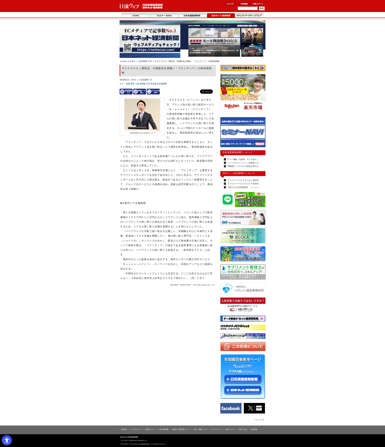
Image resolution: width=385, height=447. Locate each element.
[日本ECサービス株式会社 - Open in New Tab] (242, 200)
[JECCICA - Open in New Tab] (242, 236)
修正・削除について (201, 429)
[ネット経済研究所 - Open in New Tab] (242, 133)
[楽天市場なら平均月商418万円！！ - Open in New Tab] (242, 93)
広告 (148, 84)
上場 (137, 84)
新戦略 (143, 84)
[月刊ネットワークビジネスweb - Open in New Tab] (242, 328)
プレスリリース (216, 429)
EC (151, 61)
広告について (230, 429)
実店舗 (154, 84)
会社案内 (124, 429)
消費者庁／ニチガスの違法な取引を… (243, 166)
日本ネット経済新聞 (221, 15)
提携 (128, 84)
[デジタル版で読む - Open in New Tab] (153, 91)
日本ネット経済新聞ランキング (239, 173)
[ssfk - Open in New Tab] (242, 272)
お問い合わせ (242, 429)
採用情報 (254, 429)
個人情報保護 (163, 429)
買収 (133, 84)
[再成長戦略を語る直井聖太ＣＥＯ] (142, 115)
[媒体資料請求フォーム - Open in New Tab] (242, 68)
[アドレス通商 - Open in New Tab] (242, 218)
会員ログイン (258, 4)
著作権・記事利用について (181, 429)
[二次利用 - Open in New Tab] (242, 347)
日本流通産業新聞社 (141, 6)
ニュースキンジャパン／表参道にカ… (243, 163)
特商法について (150, 429)
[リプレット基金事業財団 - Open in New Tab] (242, 289)
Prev (225, 133)
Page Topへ (259, 419)
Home (136, 15)
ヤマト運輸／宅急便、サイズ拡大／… (243, 159)
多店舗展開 (162, 84)
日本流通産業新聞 (193, 15)
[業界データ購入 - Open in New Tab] (139, 91)
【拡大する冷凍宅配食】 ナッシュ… (243, 187)
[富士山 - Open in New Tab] (242, 337)
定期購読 (244, 4)
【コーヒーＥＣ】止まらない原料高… (243, 180)
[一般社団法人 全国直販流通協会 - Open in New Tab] (242, 254)
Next (261, 133)
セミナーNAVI (164, 15)
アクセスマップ (136, 429)
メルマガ (230, 4)
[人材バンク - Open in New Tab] (242, 305)
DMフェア (249, 15)
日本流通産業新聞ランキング (238, 152)
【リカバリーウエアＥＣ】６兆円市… (243, 184)
